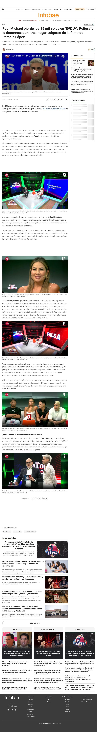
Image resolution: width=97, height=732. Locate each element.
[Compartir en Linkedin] (58, 99)
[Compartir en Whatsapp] (47, 99)
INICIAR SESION (90, 9)
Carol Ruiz (11, 49)
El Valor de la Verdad (30, 531)
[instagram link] (15, 706)
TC (80, 20)
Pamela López (17, 531)
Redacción (49, 699)
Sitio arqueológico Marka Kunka (62, 20)
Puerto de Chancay (49, 20)
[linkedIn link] (15, 709)
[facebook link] (9, 706)
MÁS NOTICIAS (35, 623)
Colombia (44, 9)
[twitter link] (12, 706)
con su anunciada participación (54, 109)
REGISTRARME (79, 9)
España (50, 9)
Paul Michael (6, 531)
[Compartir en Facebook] (51, 99)
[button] (2, 9)
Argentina (27, 9)
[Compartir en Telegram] (61, 99)
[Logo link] (48, 15)
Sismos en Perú (29, 20)
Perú (61, 9)
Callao (72, 20)
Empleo (49, 701)
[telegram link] (12, 709)
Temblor (77, 20)
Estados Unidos (36, 9)
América (31, 699)
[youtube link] (9, 709)
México (56, 9)
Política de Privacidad (86, 701)
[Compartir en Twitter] (54, 99)
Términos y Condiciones (86, 699)
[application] (35, 71)
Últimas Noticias (31, 716)
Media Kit (67, 711)
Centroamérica (68, 9)
